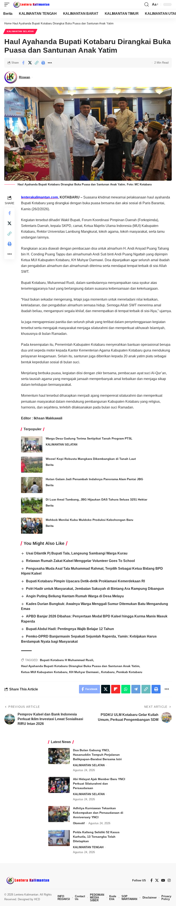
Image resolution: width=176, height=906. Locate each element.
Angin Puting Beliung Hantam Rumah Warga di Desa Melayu (75, 596)
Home (8, 23)
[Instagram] (169, 880)
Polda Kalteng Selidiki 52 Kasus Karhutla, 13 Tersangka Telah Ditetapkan (96, 836)
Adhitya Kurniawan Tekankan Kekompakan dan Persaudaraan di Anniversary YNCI (98, 812)
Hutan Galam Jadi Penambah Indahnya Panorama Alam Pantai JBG (94, 479)
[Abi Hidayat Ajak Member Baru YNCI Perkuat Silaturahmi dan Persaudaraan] (59, 785)
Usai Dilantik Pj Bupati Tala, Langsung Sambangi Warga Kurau (76, 553)
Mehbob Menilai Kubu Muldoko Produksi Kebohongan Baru (89, 520)
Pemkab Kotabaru (129, 672)
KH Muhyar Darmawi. (84, 672)
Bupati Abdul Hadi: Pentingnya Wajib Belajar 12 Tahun (70, 629)
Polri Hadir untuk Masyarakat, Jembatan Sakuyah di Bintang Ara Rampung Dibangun (95, 588)
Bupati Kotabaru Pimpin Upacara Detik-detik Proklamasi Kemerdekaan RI (85, 581)
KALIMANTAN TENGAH (88, 847)
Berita (49, 464)
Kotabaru (108, 672)
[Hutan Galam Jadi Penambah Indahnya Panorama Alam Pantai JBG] (31, 485)
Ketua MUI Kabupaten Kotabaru (44, 672)
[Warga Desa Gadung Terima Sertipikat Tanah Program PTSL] (31, 444)
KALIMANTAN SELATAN (20, 31)
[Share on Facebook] (23, 62)
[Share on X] (30, 62)
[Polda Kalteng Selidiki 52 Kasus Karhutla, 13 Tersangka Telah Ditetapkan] (59, 838)
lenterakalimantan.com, (40, 197)
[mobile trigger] (8, 4)
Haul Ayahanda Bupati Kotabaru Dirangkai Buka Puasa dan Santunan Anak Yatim (80, 666)
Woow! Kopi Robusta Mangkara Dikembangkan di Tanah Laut (91, 458)
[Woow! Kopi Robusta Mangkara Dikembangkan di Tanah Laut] (31, 465)
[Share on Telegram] (135, 689)
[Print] (43, 62)
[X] (157, 880)
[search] (146, 4)
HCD (37, 899)
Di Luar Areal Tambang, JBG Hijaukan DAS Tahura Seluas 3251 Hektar (96, 499)
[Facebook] (151, 880)
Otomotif (79, 823)
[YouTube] (163, 880)
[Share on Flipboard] (115, 689)
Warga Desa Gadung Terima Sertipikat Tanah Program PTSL (89, 438)
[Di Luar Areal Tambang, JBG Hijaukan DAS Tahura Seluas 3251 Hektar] (31, 505)
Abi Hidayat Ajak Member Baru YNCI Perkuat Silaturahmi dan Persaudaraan (99, 783)
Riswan (24, 77)
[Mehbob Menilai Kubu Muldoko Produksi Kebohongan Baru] (31, 526)
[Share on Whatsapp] (125, 689)
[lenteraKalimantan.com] (31, 4)
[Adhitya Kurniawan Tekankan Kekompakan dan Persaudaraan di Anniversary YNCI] (59, 814)
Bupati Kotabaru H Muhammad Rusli (66, 660)
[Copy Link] (36, 62)
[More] (50, 62)
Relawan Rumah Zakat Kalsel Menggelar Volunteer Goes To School (80, 561)
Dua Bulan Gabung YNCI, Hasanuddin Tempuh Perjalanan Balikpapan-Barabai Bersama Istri (97, 754)
